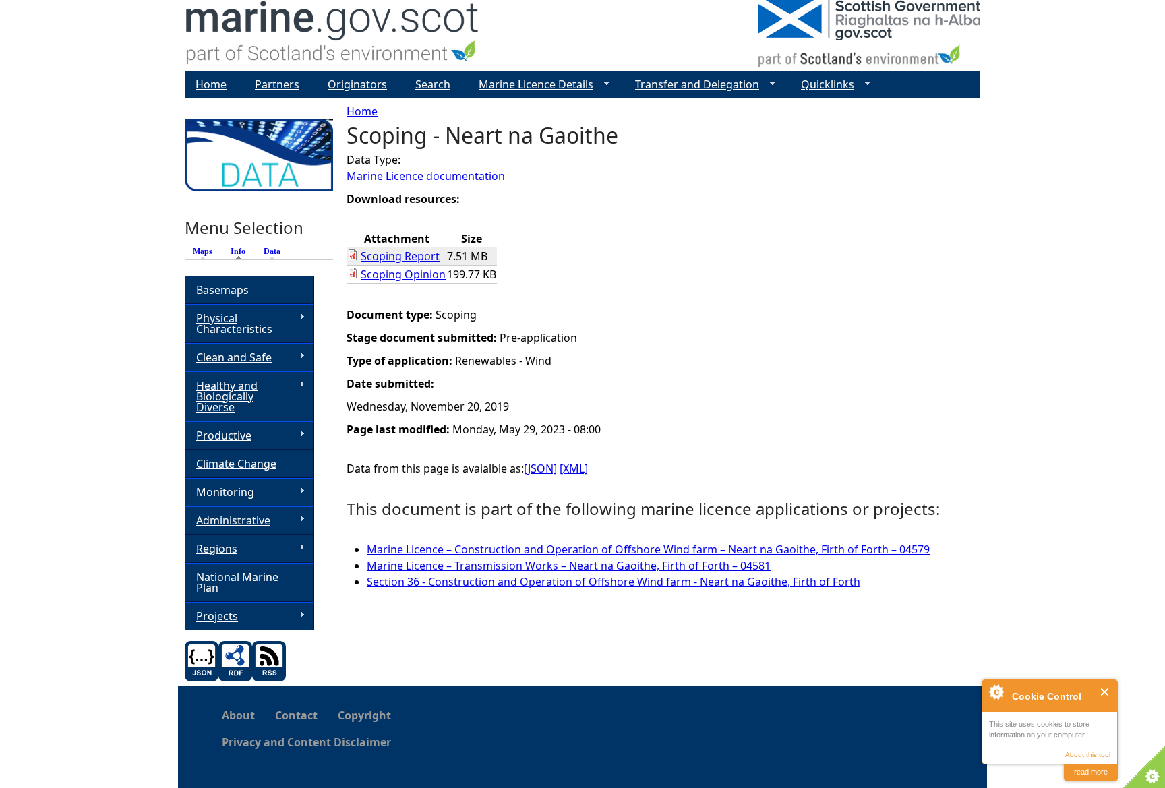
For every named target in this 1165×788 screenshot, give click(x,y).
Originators (357, 84)
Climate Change (236, 463)
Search (432, 84)
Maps (202, 251)
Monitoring (219, 492)
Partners (277, 84)
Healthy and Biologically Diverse (221, 396)
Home (362, 111)
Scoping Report (400, 256)
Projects (211, 616)
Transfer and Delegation (691, 84)
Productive (218, 436)
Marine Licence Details (530, 84)
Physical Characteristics (228, 323)
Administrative (227, 520)
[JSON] (540, 468)
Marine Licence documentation (426, 176)
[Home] (333, 35)
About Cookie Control (995, 691)
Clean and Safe (228, 357)
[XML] (574, 468)
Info (241, 251)
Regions (211, 549)
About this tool (1087, 754)
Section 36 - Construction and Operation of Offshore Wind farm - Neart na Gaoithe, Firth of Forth (613, 581)
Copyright (364, 715)
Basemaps (222, 289)
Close (1105, 692)
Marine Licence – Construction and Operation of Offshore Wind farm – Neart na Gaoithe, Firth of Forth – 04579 (648, 549)
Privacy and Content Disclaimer (306, 742)
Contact (296, 715)
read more (1091, 772)
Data (272, 251)
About (238, 715)
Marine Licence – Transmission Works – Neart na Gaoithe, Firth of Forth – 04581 (569, 565)
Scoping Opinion (403, 274)
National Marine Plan (237, 582)
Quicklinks (822, 84)
